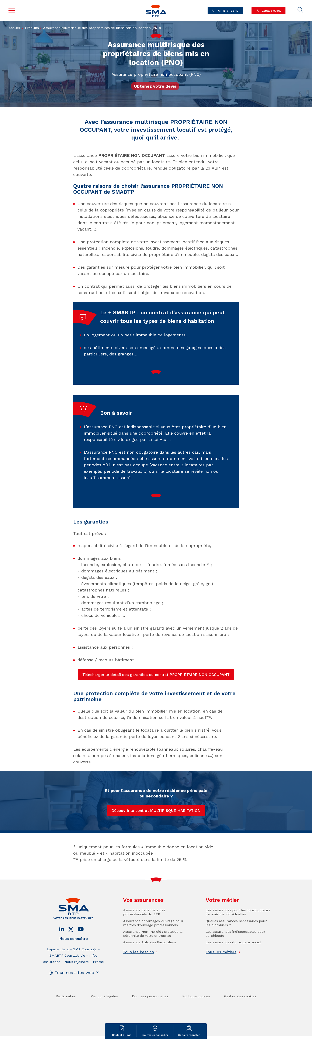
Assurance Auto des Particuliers (149, 942)
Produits (32, 28)
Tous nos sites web (74, 972)
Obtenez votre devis (155, 86)
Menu (12, 10)
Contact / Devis (121, 1034)
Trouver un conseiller (154, 1034)
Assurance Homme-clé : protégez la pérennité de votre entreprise (153, 934)
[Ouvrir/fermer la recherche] (300, 10)
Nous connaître (73, 938)
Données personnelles (150, 996)
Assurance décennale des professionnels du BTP (144, 912)
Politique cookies (196, 996)
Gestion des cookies (240, 996)
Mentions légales (104, 996)
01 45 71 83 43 (228, 10)
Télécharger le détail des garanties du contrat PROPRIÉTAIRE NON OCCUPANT (156, 674)
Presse (98, 962)
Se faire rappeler (189, 1034)
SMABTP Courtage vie (67, 955)
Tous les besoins (138, 952)
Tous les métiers (221, 952)
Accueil (14, 28)
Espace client (271, 10)
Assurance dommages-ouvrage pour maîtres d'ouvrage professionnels (153, 923)
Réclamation (66, 996)
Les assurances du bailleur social (233, 942)
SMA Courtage (85, 949)
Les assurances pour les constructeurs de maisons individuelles (238, 912)
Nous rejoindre (77, 962)
